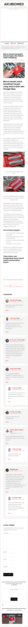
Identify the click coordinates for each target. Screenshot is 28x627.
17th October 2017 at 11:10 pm (16, 470)
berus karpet (12, 286)
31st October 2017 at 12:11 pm (16, 370)
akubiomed (15, 388)
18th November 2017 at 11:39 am (16, 301)
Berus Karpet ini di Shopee (16, 279)
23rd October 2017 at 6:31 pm (16, 433)
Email (5, 559)
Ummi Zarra (13, 318)
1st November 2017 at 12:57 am (18, 389)
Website (5, 566)
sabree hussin (14, 368)
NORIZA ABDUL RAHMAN (16, 430)
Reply (7, 310)
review (10, 285)
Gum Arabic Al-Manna (16, 340)
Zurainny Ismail (14, 300)
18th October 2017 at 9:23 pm (18, 499)
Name (5, 552)
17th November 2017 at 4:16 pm (16, 319)
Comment (6, 533)
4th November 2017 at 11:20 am (16, 341)
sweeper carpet (19, 286)
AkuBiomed (14, 4)
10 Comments (21, 60)
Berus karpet (6, 203)
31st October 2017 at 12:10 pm (16, 413)
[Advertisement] (14, 27)
